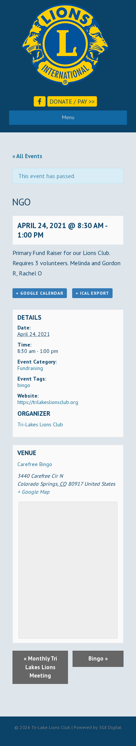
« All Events (27, 156)
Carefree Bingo (34, 464)
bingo (23, 385)
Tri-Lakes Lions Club (40, 424)
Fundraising (30, 368)
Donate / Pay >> (72, 101)
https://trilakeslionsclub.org (47, 402)
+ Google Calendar (39, 293)
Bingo (98, 658)
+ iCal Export (92, 293)
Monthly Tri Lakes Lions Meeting (40, 667)
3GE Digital (110, 727)
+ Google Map (33, 491)
